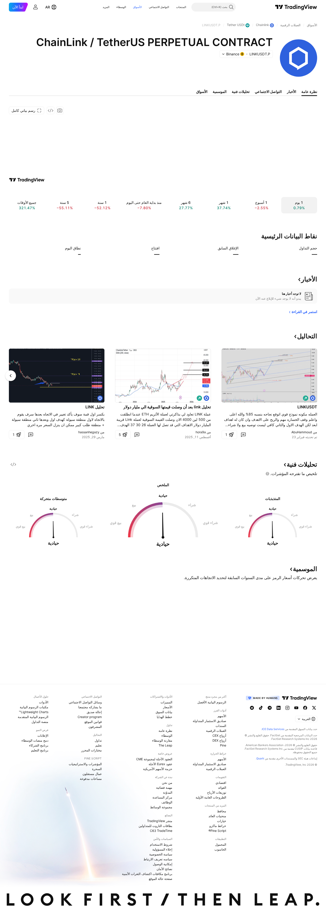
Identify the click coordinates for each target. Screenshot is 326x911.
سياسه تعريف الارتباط (157, 859)
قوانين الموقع (93, 722)
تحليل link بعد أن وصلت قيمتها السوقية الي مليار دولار (167, 407)
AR (47, 7)
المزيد (106, 7)
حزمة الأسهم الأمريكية (157, 769)
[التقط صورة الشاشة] (60, 110)
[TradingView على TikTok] (261, 708)
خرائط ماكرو (217, 826)
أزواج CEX (219, 735)
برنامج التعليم (39, 750)
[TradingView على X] (314, 708)
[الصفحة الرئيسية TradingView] (296, 7)
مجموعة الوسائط (161, 807)
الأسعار (167, 707)
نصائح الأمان (164, 869)
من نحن (167, 783)
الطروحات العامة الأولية (211, 797)
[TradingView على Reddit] (252, 708)
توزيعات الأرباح (216, 792)
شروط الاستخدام (161, 844)
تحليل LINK (94, 407)
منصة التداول (39, 722)
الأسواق (137, 7)
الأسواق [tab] (201, 91)
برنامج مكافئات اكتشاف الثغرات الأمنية (147, 874)
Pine (223, 745)
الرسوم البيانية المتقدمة (33, 717)
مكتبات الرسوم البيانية (34, 707)
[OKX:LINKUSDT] (206, 398)
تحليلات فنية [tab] (240, 91)
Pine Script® (217, 831)
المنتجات (181, 7)
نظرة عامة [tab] (309, 91)
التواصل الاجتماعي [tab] (268, 91)
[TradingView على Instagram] (287, 708)
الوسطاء (121, 7)
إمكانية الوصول (162, 864)
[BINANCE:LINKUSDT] (312, 398)
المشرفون (95, 726)
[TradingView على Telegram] (270, 708)
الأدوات (43, 702)
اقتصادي (221, 783)
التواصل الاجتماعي (159, 7)
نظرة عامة (165, 730)
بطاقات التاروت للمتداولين (155, 826)
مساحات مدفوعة (91, 779)
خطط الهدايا (164, 717)
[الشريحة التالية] (10, 375)
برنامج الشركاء (38, 745)
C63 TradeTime (161, 831)
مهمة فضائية (164, 787)
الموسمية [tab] (219, 91)
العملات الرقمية (216, 730)
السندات (221, 726)
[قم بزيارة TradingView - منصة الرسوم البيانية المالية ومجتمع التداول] (27, 180)
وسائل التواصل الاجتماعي (85, 702)
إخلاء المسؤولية (162, 849)
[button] (173, 7)
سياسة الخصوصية (160, 854)
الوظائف (166, 802)
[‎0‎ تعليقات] (243, 434)
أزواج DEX (219, 740)
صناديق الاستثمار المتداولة (209, 721)
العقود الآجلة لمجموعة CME (154, 759)
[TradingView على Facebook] (305, 708)
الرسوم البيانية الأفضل (211, 702)
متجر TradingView (159, 821)
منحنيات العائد (217, 816)
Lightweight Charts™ (33, 712)
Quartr (260, 758)
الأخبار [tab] (291, 91)
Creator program (90, 717)
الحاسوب (220, 849)
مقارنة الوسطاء (162, 740)
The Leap (165, 745)
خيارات (221, 821)
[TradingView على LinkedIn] (278, 708)
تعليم (98, 745)
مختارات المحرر (91, 750)
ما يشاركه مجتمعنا (90, 707)
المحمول (220, 844)
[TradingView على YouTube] (296, 708)
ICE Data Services (273, 729)
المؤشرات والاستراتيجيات (85, 764)
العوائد (222, 787)
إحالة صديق (94, 712)
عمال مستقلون (92, 774)
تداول (98, 740)
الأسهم (222, 716)
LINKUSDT (307, 407)
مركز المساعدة (162, 797)
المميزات (166, 702)
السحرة (97, 769)
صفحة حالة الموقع (160, 879)
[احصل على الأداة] (50, 110)
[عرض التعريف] (296, 248)
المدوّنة (167, 792)
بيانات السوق (164, 712)
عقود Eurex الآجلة (160, 764)
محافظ (221, 811)
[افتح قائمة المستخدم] (35, 7)
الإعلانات (42, 735)
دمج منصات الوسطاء (35, 740)
